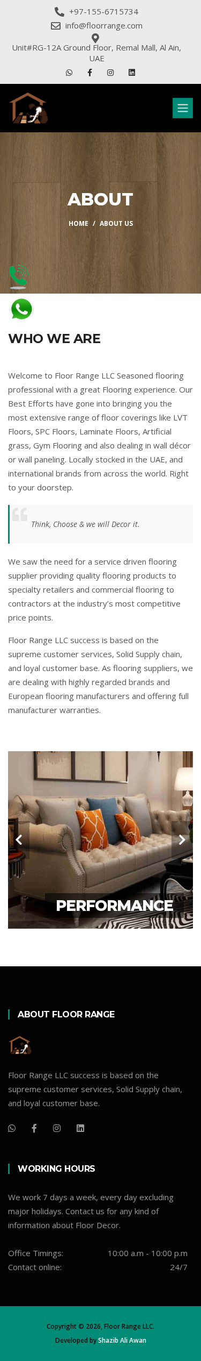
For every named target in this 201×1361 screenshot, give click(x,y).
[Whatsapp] (70, 72)
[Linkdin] (132, 72)
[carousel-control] (18, 840)
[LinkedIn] (80, 1128)
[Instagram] (111, 72)
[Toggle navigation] (183, 108)
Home (78, 223)
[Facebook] (91, 72)
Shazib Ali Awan (122, 1340)
